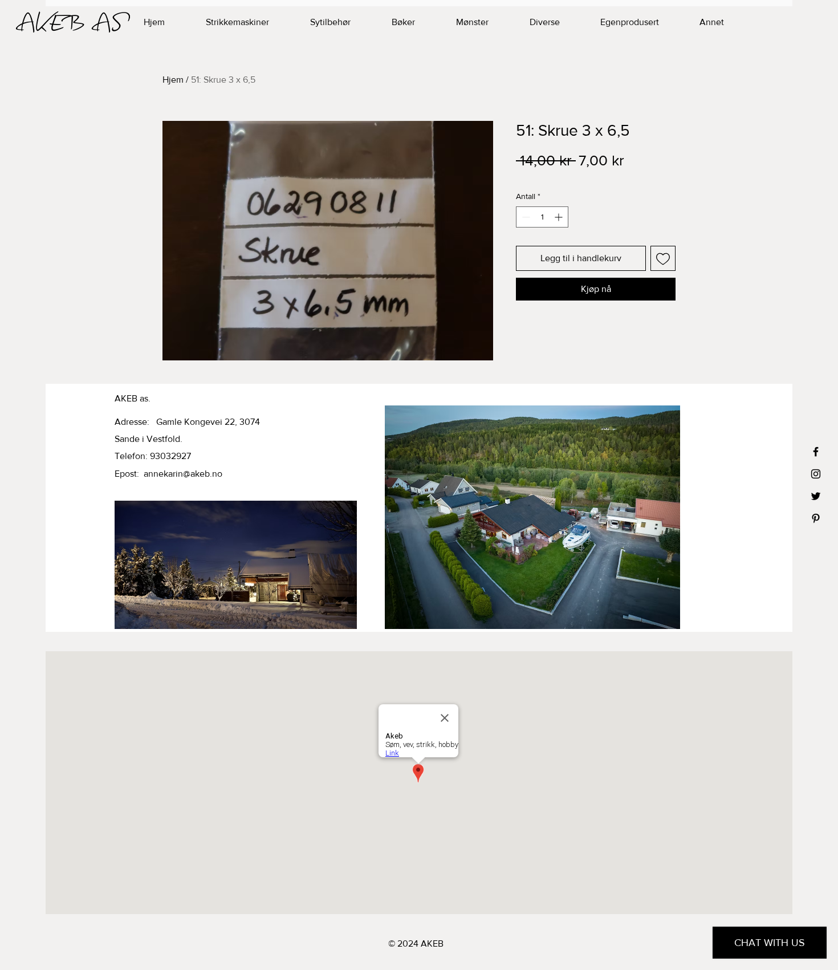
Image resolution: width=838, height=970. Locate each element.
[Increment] (559, 217)
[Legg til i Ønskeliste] (663, 258)
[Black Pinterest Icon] (815, 518)
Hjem (173, 79)
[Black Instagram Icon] (815, 474)
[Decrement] (525, 217)
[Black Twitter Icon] (815, 496)
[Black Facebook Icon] (815, 451)
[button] (615, 22)
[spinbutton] (542, 217)
